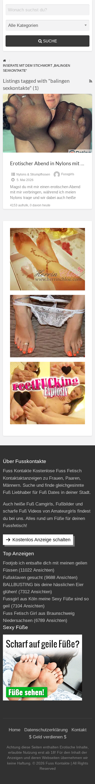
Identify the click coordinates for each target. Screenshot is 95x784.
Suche (49, 41)
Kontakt (79, 729)
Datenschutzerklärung (46, 729)
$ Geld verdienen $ (47, 736)
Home (14, 729)
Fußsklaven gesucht (23, 577)
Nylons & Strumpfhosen (33, 174)
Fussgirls (67, 174)
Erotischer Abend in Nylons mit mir (49, 163)
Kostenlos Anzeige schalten (41, 539)
